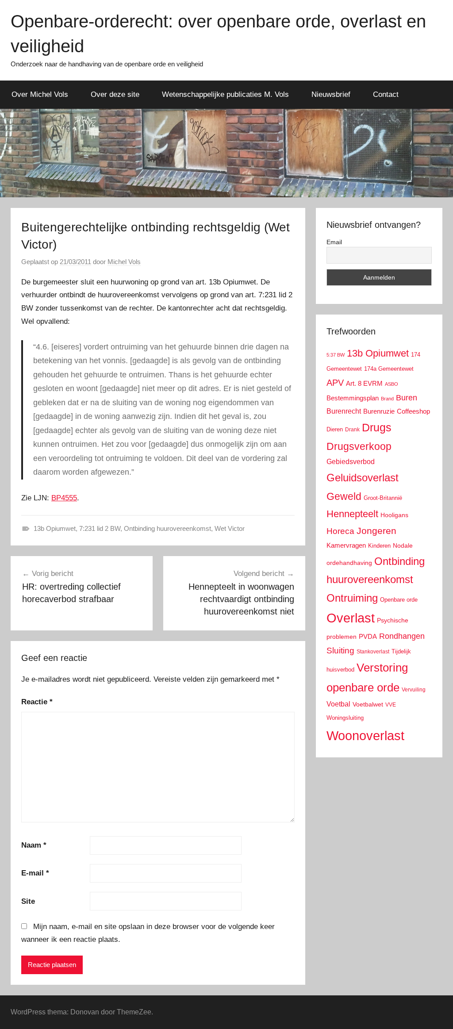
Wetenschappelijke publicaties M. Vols (225, 94)
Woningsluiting (345, 718)
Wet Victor (230, 528)
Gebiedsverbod (350, 461)
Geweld (343, 496)
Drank (352, 429)
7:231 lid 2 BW (99, 528)
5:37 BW (335, 354)
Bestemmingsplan (352, 398)
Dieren (334, 429)
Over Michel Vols (40, 94)
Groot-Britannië (383, 498)
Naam (33, 845)
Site (28, 901)
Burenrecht (343, 411)
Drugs (377, 428)
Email (334, 242)
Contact (386, 94)
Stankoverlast (373, 652)
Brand (387, 398)
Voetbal (338, 704)
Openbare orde (399, 600)
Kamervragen (346, 545)
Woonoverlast (365, 735)
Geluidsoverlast (362, 478)
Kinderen (379, 545)
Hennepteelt (352, 513)
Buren (406, 397)
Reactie (37, 702)
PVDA (368, 636)
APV (335, 383)
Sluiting (340, 650)
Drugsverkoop (359, 446)
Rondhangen (402, 636)
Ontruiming (352, 598)
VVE (390, 705)
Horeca (340, 531)
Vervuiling (414, 690)
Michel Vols (124, 261)
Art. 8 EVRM (364, 383)
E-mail (35, 873)
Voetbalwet (368, 704)
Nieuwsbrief (330, 94)
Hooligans (394, 514)
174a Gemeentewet (389, 368)
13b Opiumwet (55, 528)
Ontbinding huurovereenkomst (167, 528)
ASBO (391, 384)
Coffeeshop (413, 411)
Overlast (350, 618)
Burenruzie (379, 411)
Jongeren (376, 531)
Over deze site (115, 94)
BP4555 (64, 498)
